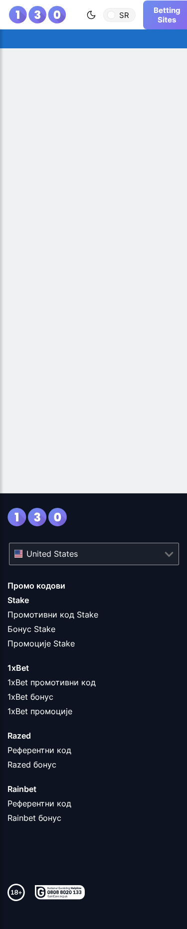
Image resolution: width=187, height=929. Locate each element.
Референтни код (39, 750)
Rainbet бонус (34, 818)
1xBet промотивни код (51, 682)
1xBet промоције (39, 711)
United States (52, 554)
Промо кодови (36, 586)
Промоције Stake (41, 643)
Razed (19, 736)
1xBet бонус (30, 697)
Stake (18, 600)
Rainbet (21, 789)
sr (124, 14)
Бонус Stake (31, 629)
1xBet (18, 668)
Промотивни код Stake (52, 614)
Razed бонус (31, 765)
